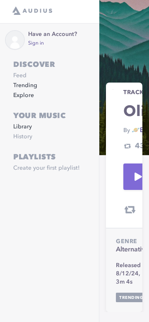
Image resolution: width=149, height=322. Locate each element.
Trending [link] (25, 85)
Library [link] (22, 127)
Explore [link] (23, 95)
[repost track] (130, 209)
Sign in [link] (36, 43)
